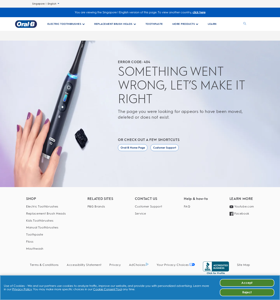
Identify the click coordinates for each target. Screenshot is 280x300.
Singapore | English (44, 3)
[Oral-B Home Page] (26, 24)
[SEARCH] (244, 24)
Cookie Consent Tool (107, 289)
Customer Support (164, 147)
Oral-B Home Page (133, 147)
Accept (247, 283)
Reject (247, 292)
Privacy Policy (22, 289)
